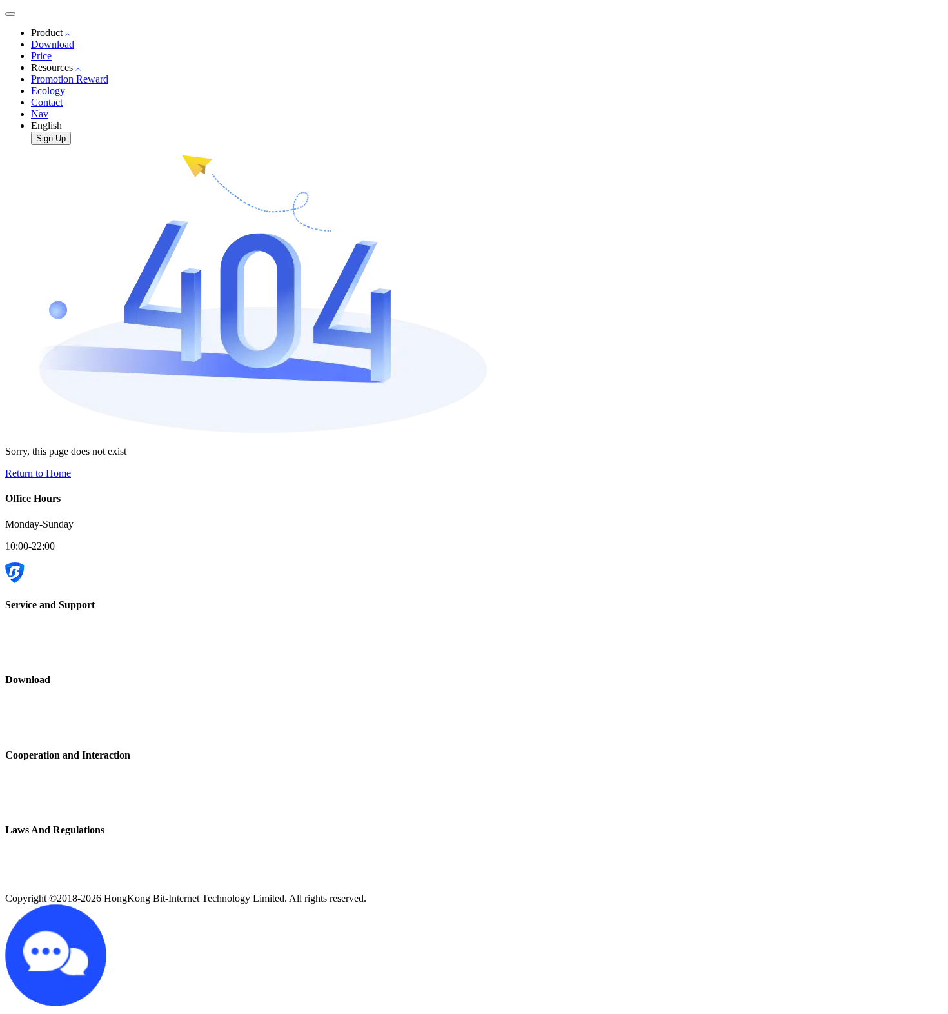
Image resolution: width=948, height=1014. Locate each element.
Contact (47, 102)
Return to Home (38, 473)
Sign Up (51, 138)
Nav (39, 113)
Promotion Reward (69, 79)
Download (52, 44)
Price (41, 55)
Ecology (48, 90)
